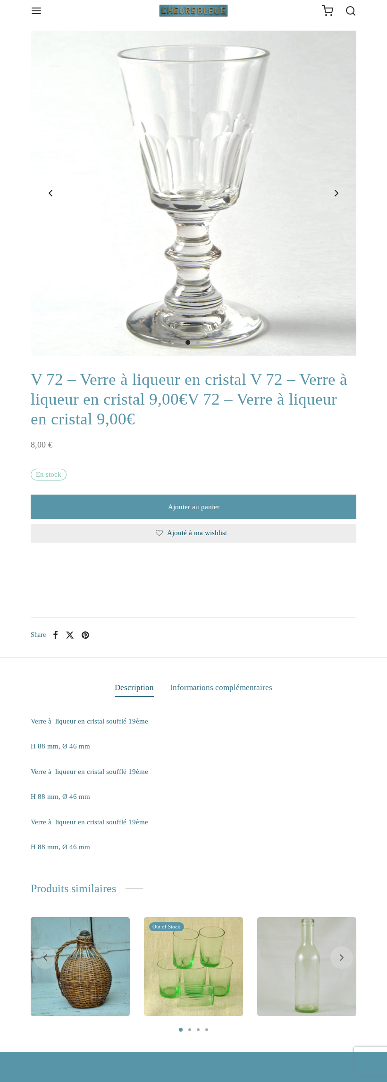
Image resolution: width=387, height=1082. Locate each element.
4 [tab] (206, 1029)
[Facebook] (55, 635)
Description (134, 687)
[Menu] (36, 10)
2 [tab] (189, 1029)
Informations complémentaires (221, 687)
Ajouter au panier (193, 507)
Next (336, 193)
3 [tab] (198, 1029)
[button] (70, 1003)
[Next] (341, 957)
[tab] (134, 688)
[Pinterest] (85, 635)
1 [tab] (181, 1030)
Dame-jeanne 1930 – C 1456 (79, 970)
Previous (50, 193)
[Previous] (45, 957)
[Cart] (327, 10)
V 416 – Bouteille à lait (305, 974)
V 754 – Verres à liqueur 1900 (183, 970)
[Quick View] (116, 930)
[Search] (350, 10)
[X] (70, 635)
